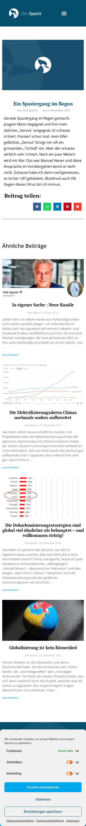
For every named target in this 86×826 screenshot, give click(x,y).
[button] (64, 13)
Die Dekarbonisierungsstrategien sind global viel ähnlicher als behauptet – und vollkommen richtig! (43, 530)
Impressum (72, 820)
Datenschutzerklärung (20, 820)
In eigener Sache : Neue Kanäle (43, 304)
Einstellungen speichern (43, 811)
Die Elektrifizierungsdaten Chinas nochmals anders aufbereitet (43, 415)
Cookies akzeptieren (43, 787)
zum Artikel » (10, 354)
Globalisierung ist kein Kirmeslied (43, 647)
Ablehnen (43, 799)
